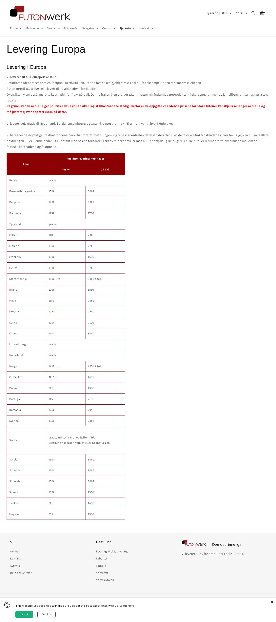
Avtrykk (15, 566)
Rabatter (101, 558)
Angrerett (102, 573)
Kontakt (15, 558)
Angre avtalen (105, 580)
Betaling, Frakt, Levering (112, 551)
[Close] (272, 602)
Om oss (15, 551)
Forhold (101, 566)
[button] (15, 28)
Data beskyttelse (21, 573)
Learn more (127, 605)
